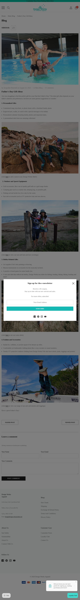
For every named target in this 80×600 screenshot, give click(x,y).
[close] (73, 283)
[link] (35, 316)
